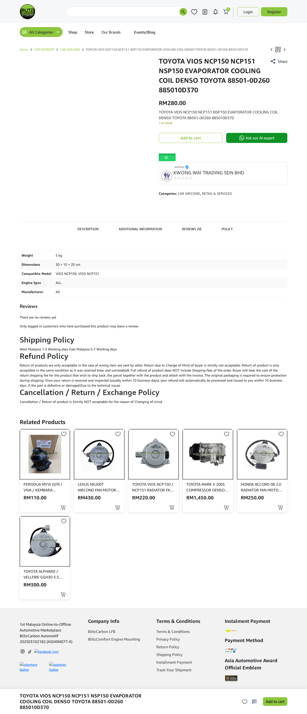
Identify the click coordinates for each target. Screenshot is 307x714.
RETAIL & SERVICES (217, 193)
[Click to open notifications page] (215, 11)
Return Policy (167, 646)
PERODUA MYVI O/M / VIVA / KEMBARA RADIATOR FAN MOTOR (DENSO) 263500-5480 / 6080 (44, 487)
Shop (72, 32)
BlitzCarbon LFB (101, 631)
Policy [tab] (227, 229)
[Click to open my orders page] (204, 11)
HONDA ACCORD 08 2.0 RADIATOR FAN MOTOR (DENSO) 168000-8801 (261, 487)
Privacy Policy (168, 639)
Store (89, 32)
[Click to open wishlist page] (194, 11)
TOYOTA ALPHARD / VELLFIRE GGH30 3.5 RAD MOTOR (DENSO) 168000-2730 (42, 574)
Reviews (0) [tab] (191, 229)
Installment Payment (174, 662)
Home (24, 49)
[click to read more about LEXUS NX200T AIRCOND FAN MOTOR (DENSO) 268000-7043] (99, 454)
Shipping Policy (169, 654)
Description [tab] (88, 229)
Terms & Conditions (173, 631)
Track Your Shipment (173, 669)
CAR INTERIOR (44, 49)
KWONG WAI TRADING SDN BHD (208, 172)
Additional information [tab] (140, 229)
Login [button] (248, 11)
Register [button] (274, 11)
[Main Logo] (42, 11)
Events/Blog (144, 32)
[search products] (183, 12)
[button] (278, 61)
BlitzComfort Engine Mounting (114, 639)
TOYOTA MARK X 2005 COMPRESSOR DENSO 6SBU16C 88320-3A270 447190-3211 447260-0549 (206, 487)
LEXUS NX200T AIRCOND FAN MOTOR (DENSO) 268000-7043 (97, 487)
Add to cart (190, 138)
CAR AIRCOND (70, 49)
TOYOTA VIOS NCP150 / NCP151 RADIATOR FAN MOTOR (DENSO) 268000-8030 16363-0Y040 (152, 487)
